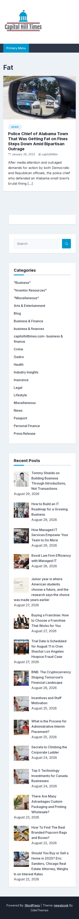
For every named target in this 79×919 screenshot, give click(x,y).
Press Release (24, 433)
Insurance (21, 380)
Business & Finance (28, 321)
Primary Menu (16, 48)
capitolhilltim (50, 154)
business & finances (29, 329)
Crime (18, 349)
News (15, 127)
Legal (18, 388)
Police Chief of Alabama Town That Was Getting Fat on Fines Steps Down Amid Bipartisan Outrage (38, 141)
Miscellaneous (25, 403)
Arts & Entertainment (29, 306)
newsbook (61, 905)
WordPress (32, 905)
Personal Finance (27, 426)
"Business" (22, 283)
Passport (20, 418)
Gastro (19, 357)
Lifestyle (20, 395)
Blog (17, 313)
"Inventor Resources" (30, 290)
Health (18, 365)
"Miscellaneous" (26, 298)
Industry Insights (26, 372)
